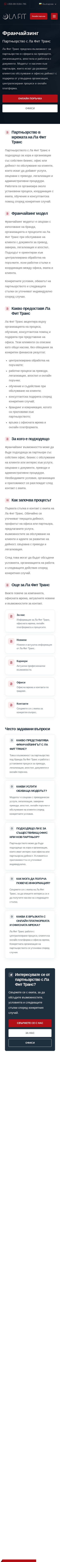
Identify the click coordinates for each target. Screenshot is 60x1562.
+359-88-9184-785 (16, 4)
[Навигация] (54, 16)
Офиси (30, 108)
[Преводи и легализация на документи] (14, 16)
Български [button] (48, 4)
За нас (30, 1033)
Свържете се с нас (30, 1023)
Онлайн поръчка (38, 16)
